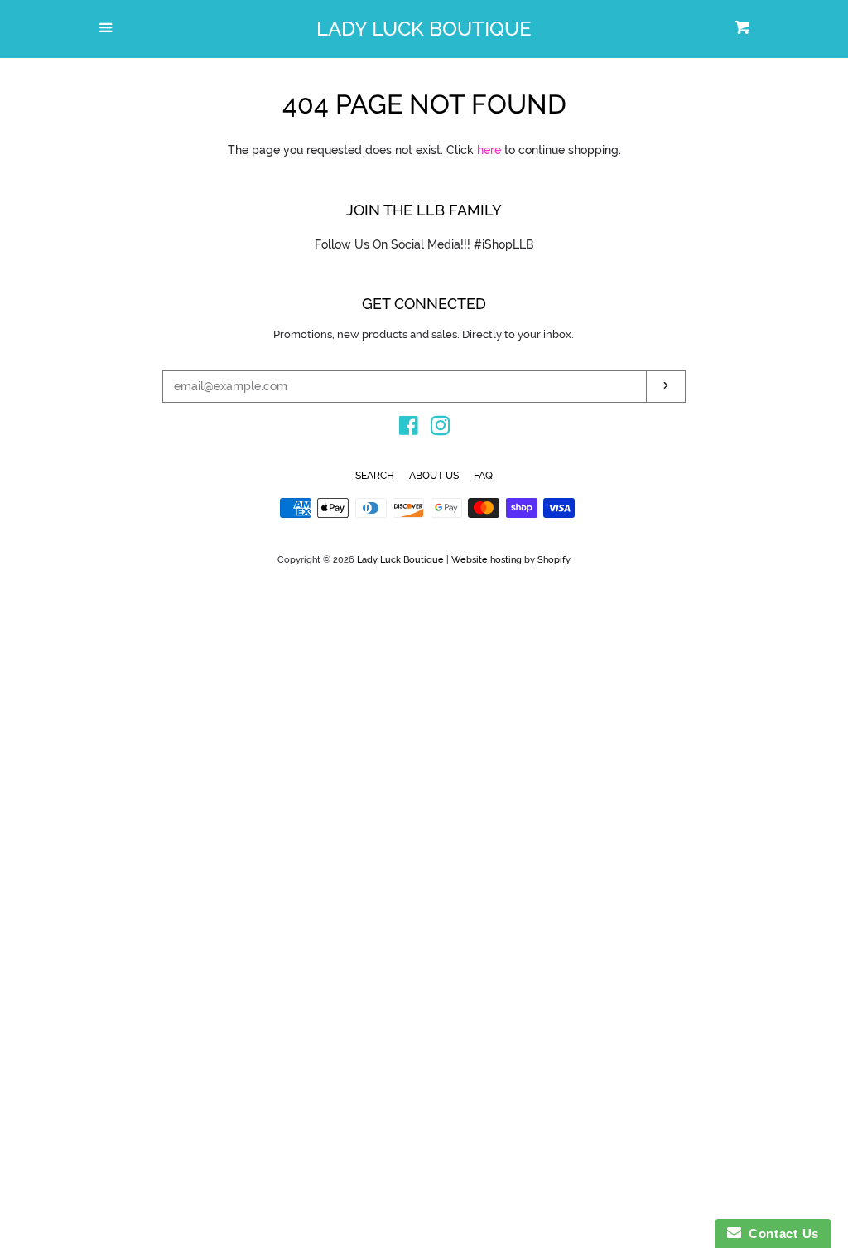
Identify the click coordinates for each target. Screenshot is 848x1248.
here (489, 150)
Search (374, 475)
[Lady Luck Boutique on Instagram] (440, 429)
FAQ (483, 475)
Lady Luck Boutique (424, 29)
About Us (434, 475)
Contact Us (780, 1233)
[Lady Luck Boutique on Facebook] (408, 429)
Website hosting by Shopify (511, 559)
